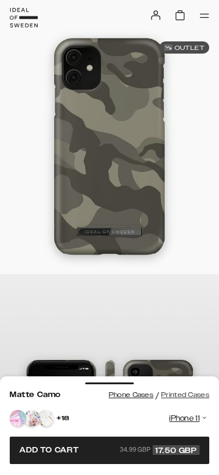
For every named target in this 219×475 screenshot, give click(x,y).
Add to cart (108, 450)
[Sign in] (156, 15)
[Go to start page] (24, 17)
